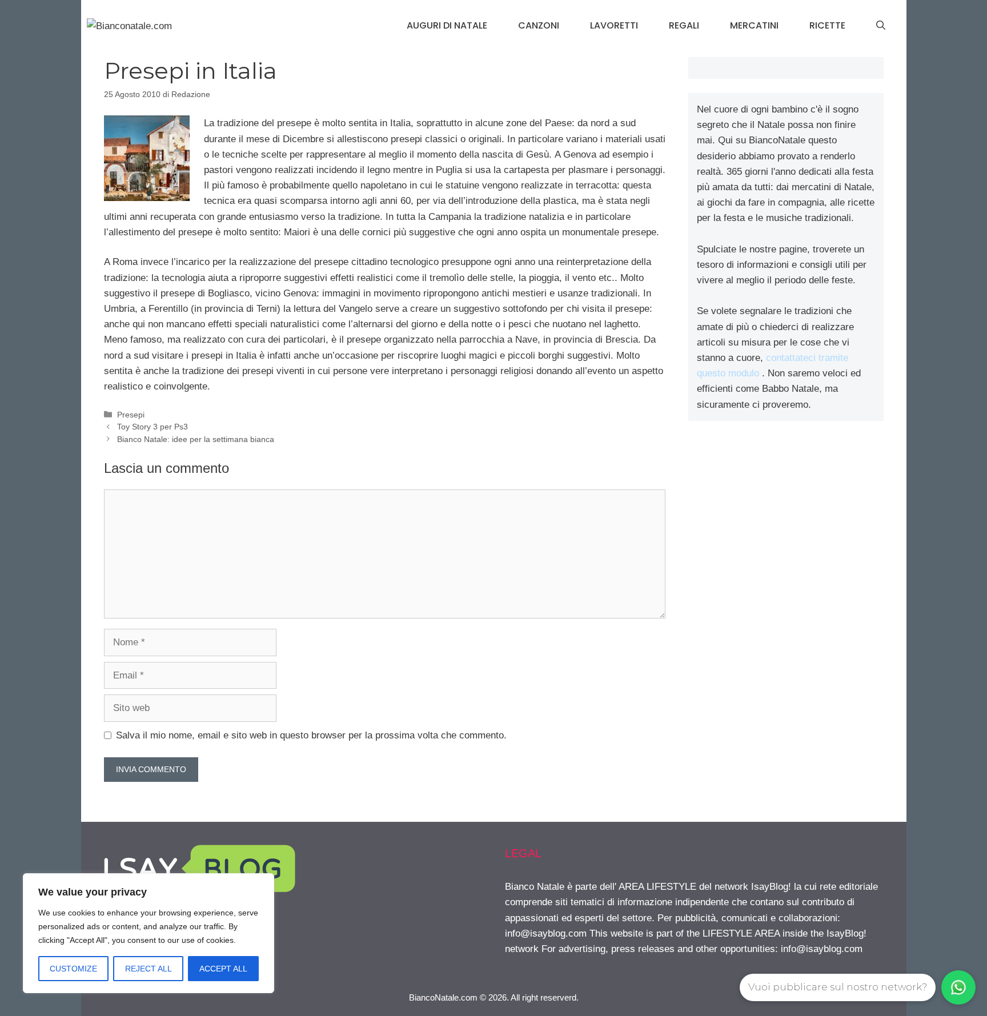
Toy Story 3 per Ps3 (152, 426)
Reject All (148, 968)
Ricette (827, 25)
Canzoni (538, 25)
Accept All (223, 968)
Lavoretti (614, 25)
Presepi (131, 414)
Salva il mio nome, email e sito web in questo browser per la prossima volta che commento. (311, 735)
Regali (684, 25)
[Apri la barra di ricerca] (881, 25)
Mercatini (754, 25)
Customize (73, 968)
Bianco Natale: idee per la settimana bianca (195, 439)
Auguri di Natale (447, 25)
